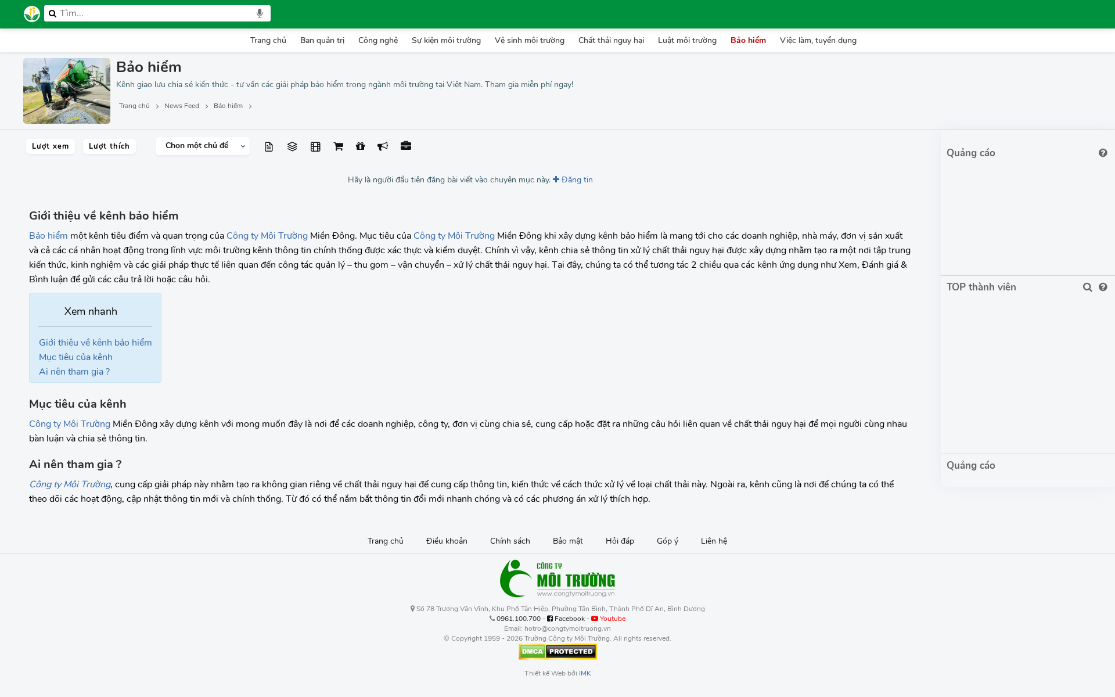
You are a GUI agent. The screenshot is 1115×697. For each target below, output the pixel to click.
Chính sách (510, 541)
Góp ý (667, 541)
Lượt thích (109, 146)
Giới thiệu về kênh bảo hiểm (95, 342)
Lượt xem (50, 146)
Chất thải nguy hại (611, 40)
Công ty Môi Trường (267, 235)
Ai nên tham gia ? (74, 371)
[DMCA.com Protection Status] (558, 651)
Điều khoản (446, 541)
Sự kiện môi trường (446, 40)
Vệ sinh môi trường (529, 40)
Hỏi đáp (620, 541)
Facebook (569, 618)
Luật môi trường (687, 40)
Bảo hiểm (748, 40)
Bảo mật (568, 541)
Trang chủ (268, 40)
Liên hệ (714, 541)
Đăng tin (576, 179)
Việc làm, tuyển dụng (818, 40)
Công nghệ (378, 40)
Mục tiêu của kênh (76, 357)
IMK (585, 673)
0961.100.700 (519, 618)
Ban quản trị (322, 40)
